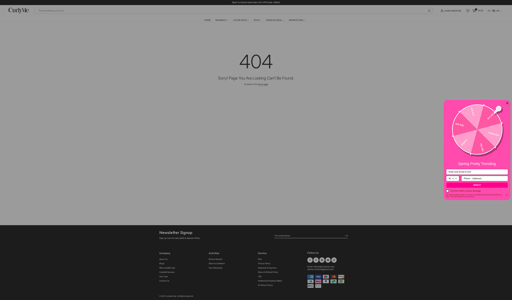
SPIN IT (477, 185)
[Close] (507, 103)
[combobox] (452, 178)
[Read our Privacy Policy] (506, 195)
